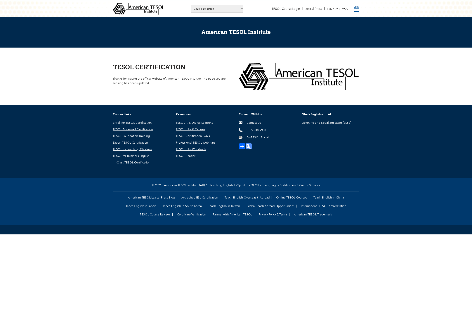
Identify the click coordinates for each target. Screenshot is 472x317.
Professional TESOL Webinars (195, 142)
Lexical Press (313, 8)
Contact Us (254, 123)
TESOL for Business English (131, 156)
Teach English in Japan (141, 206)
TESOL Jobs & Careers (190, 129)
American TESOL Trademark (313, 214)
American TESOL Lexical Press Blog (151, 197)
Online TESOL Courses (291, 197)
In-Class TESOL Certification (131, 162)
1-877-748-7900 (337, 8)
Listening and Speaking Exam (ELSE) (326, 123)
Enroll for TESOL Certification (132, 123)
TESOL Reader (185, 156)
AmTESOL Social (258, 137)
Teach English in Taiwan (224, 206)
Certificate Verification (191, 214)
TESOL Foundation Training (131, 136)
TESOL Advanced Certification (133, 129)
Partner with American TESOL (232, 214)
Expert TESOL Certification (130, 142)
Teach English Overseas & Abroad (247, 197)
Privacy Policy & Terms (273, 214)
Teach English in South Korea (182, 206)
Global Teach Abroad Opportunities (270, 206)
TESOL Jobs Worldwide (191, 149)
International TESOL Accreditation (323, 206)
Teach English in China (328, 197)
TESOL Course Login (286, 8)
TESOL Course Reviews (155, 214)
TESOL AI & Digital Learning (195, 123)
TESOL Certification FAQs (193, 136)
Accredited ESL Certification (199, 197)
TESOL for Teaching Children (132, 149)
